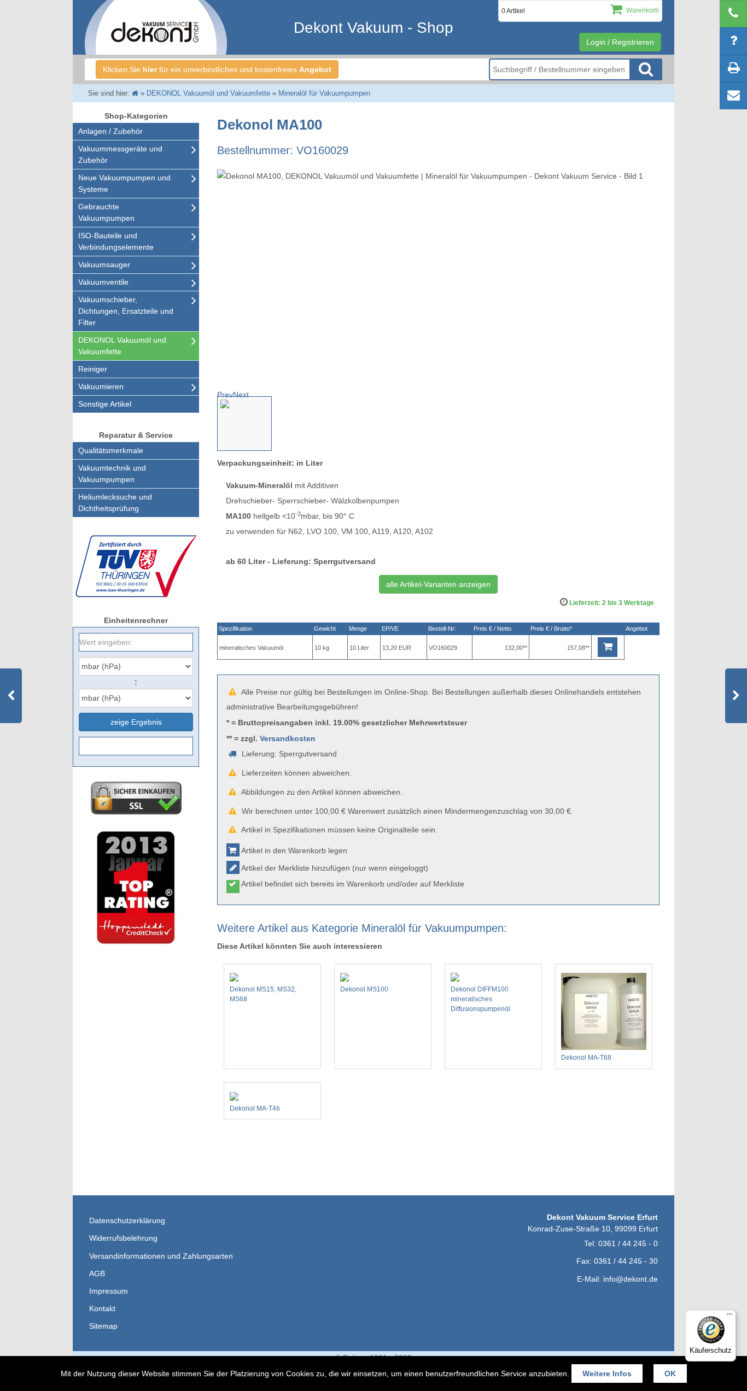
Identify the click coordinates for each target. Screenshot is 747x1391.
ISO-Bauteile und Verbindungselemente (116, 241)
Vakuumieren (101, 386)
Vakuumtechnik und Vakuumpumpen (112, 473)
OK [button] (670, 1373)
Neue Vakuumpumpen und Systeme (124, 183)
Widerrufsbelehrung (123, 1238)
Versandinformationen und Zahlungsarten (161, 1256)
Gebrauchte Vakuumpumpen (106, 212)
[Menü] (729, 1316)
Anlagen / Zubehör (110, 131)
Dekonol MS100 (364, 989)
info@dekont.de (630, 1279)
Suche (645, 69)
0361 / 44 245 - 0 (628, 1243)
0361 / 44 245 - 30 (626, 1261)
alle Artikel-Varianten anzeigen (438, 584)
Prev (225, 394)
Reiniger (92, 369)
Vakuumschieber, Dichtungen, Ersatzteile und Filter (125, 311)
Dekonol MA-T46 (255, 1108)
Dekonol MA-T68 (586, 1057)
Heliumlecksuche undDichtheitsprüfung (115, 502)
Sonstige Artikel (104, 404)
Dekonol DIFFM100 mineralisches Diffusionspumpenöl (480, 999)
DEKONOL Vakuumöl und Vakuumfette (122, 346)
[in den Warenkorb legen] (607, 647)
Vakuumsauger (104, 264)
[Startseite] (135, 93)
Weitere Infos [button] (607, 1373)
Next (241, 394)
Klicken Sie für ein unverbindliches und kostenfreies (217, 69)
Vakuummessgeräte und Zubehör (120, 154)
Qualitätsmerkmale (110, 450)
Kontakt (102, 1308)
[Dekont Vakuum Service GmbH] (156, 27)
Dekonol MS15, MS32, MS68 (263, 994)
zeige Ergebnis (136, 722)
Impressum (108, 1291)
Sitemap (103, 1326)
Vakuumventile (103, 282)
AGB (97, 1273)
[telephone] (733, 13)
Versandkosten (288, 738)
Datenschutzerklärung (127, 1220)
